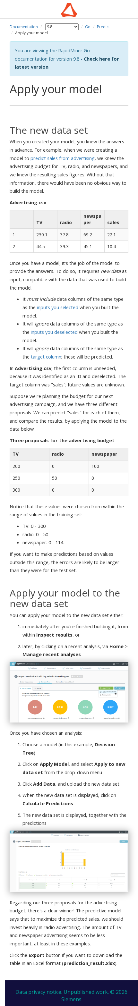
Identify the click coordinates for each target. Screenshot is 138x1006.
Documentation (24, 27)
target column (46, 356)
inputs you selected (57, 307)
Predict (103, 27)
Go (88, 27)
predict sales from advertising (62, 158)
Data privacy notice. (38, 991)
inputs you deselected (54, 332)
